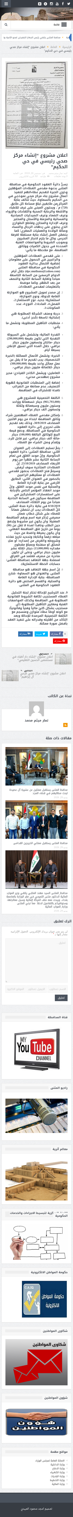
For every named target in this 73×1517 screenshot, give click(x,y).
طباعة (43, 176)
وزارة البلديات (58, 1476)
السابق (44, 653)
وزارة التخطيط (57, 1480)
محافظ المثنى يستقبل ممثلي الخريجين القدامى (40, 843)
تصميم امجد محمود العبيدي (36, 1508)
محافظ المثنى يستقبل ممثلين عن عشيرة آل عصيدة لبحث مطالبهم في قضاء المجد (38, 791)
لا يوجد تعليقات (61, 176)
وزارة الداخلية (58, 1464)
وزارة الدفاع (58, 1468)
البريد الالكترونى (26, 176)
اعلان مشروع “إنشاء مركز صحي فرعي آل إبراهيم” (43, 675)
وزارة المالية (58, 1484)
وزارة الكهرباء (57, 1472)
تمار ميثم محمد (56, 173)
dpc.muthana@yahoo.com (42, 271)
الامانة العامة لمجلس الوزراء (50, 1460)
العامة (16, 173)
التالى (28, 670)
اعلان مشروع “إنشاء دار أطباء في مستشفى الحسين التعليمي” (32, 658)
